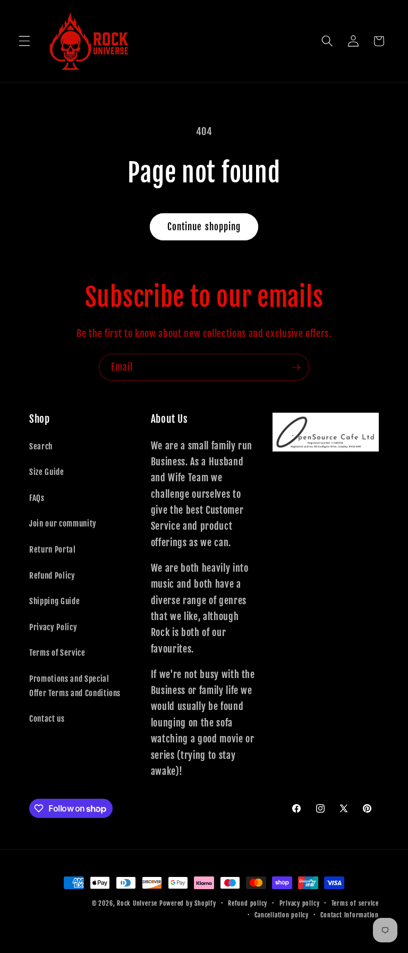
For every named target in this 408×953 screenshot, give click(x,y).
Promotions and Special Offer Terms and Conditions (75, 685)
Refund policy (247, 903)
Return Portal (52, 549)
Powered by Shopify (187, 903)
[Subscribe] (296, 367)
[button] (24, 41)
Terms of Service (57, 652)
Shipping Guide (54, 601)
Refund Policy (52, 575)
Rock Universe (137, 903)
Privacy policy (299, 903)
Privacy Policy (53, 627)
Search (41, 446)
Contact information (349, 915)
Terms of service (355, 903)
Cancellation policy (281, 915)
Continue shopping (204, 226)
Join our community (63, 523)
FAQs (37, 497)
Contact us (47, 718)
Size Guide (46, 471)
